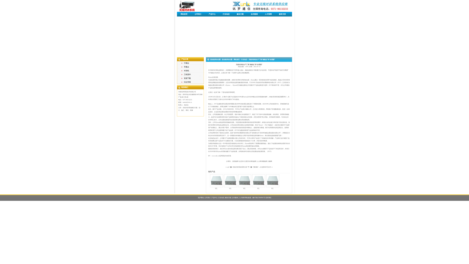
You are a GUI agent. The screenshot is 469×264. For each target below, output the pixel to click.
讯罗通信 (201, 197)
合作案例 (254, 14)
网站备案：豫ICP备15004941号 (255, 197)
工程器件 (187, 74)
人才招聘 (268, 14)
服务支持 (282, 14)
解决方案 (240, 14)
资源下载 (187, 78)
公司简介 (198, 14)
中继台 (186, 63)
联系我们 (184, 19)
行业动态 (226, 14)
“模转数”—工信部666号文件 (262, 167)
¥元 (216, 188)
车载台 (186, 67)
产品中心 (212, 14)
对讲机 (186, 71)
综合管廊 (187, 82)
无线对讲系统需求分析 (240, 167)
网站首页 (184, 14)
